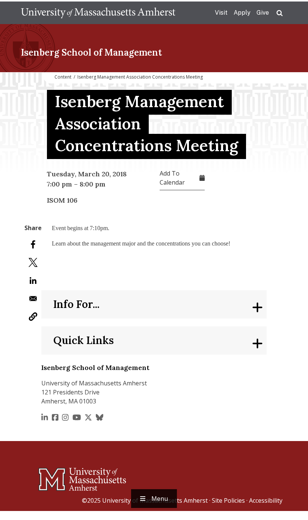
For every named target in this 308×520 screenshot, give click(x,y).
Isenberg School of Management (91, 52)
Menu (159, 498)
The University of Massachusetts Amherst (98, 12)
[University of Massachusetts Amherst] (52, 476)
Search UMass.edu (279, 13)
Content (62, 77)
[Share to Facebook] (33, 244)
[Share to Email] (33, 299)
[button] (33, 317)
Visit (221, 12)
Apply (242, 12)
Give (263, 12)
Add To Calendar (172, 177)
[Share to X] (33, 262)
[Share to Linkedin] (33, 280)
